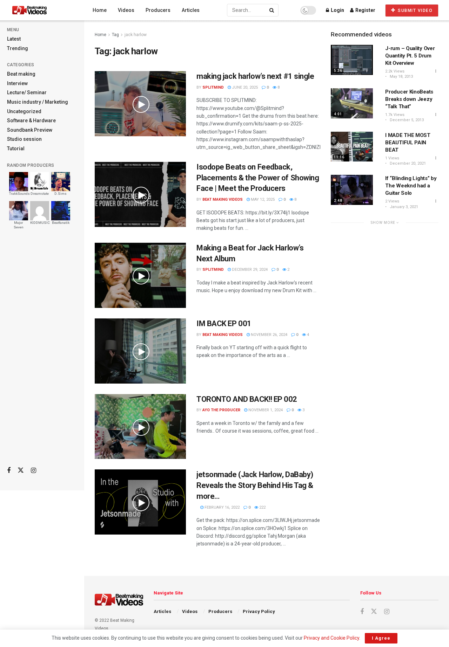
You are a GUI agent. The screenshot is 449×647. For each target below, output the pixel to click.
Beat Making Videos (222, 199)
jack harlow (136, 34)
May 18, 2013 (401, 76)
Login (337, 10)
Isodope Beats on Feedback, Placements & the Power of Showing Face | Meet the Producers (257, 178)
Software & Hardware (31, 120)
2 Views (392, 201)
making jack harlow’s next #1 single (255, 76)
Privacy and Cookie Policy (331, 638)
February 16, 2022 (221, 507)
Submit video (414, 10)
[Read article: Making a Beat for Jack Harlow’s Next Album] (140, 275)
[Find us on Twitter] (21, 470)
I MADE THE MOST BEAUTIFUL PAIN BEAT (407, 142)
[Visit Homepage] (43, 10)
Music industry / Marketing (37, 102)
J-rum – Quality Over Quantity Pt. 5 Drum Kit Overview (410, 55)
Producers (158, 10)
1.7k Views (394, 114)
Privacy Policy (259, 611)
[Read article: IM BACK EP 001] (140, 351)
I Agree (381, 638)
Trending (17, 48)
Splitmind (213, 87)
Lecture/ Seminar (27, 92)
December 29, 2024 (249, 269)
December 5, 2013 (406, 120)
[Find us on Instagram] (33, 471)
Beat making (21, 74)
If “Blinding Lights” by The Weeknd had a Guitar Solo (410, 185)
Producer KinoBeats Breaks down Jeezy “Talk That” (409, 99)
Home (100, 10)
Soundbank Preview (29, 130)
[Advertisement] (42, 351)
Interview (17, 83)
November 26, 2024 (268, 334)
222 (262, 507)
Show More (383, 223)
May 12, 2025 (262, 199)
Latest (14, 39)
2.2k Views (394, 71)
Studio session (24, 139)
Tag (115, 34)
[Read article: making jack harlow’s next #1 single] (140, 103)
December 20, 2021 (407, 163)
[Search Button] (272, 10)
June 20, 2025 (244, 87)
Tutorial (16, 148)
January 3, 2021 (403, 207)
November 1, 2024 (265, 410)
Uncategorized (24, 111)
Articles (191, 10)
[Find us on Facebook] (9, 471)
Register (364, 10)
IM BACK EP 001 (224, 323)
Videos (126, 10)
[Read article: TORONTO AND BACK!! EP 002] (140, 426)
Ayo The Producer (221, 410)
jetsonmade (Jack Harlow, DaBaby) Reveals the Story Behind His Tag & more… (254, 485)
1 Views (392, 158)
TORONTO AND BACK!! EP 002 (246, 399)
